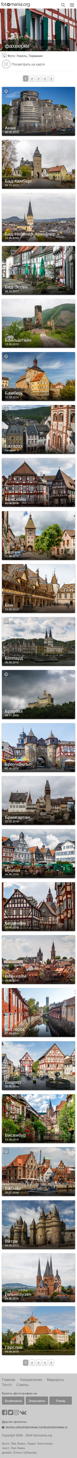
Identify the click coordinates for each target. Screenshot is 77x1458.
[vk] (23, 1413)
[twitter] (10, 1413)
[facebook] (4, 1413)
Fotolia (60, 1400)
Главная (8, 1379)
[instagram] (16, 1413)
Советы (22, 1384)
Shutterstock (13, 1400)
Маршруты (55, 1379)
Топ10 (7, 1384)
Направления (31, 1379)
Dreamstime (37, 1400)
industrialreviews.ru (54, 1427)
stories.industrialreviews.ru (23, 1427)
